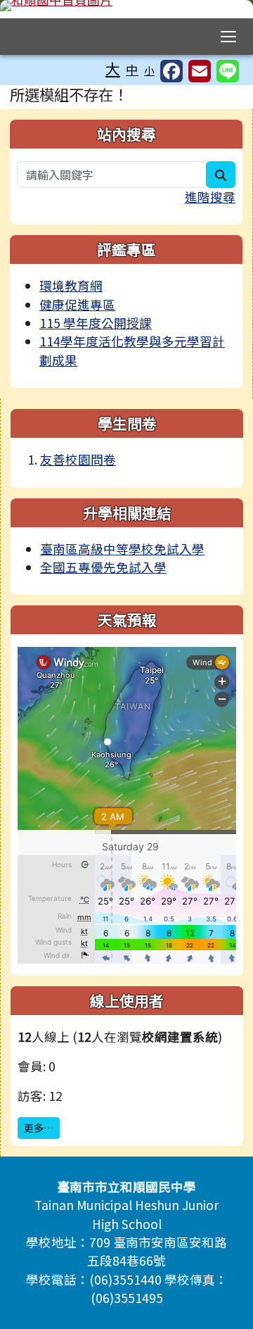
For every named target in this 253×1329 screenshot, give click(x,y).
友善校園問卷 (78, 459)
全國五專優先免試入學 (103, 567)
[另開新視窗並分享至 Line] (227, 71)
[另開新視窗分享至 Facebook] (171, 71)
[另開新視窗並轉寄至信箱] (199, 71)
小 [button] (149, 70)
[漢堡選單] (228, 36)
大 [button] (112, 68)
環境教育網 (71, 285)
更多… (38, 1128)
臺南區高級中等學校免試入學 (122, 549)
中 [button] (132, 69)
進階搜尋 (210, 197)
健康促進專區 (77, 304)
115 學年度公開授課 (95, 323)
